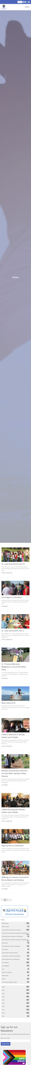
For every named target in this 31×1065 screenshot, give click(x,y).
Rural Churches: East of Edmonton (15, 959)
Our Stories (15, 949)
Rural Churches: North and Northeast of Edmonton (15, 940)
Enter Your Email (5, 1038)
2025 (15, 990)
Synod (15, 979)
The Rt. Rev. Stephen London (15, 982)
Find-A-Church (15, 926)
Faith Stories (15, 975)
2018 (15, 1013)
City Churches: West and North (15, 952)
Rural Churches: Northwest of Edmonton (15, 936)
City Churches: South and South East (15, 956)
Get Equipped (15, 965)
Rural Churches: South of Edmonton (15, 946)
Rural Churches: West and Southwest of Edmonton (15, 933)
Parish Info (15, 943)
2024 (15, 993)
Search (19, 2)
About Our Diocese (15, 972)
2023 (15, 996)
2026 (15, 987)
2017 (15, 1016)
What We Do (15, 923)
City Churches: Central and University (15, 930)
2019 (15, 1009)
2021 (15, 1003)
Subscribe (5, 1044)
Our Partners (15, 962)
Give (15, 969)
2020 (15, 1006)
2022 (15, 1000)
